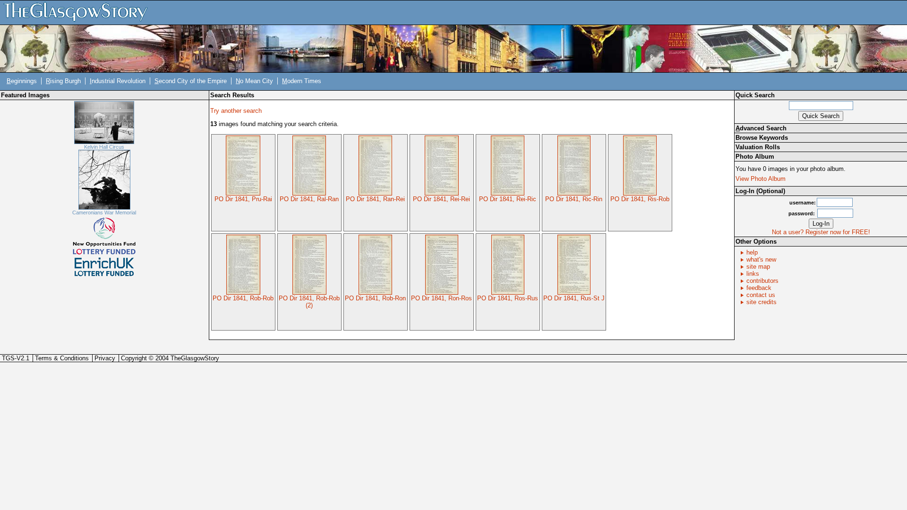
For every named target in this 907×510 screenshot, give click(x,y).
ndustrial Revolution (117, 81)
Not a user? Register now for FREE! (821, 232)
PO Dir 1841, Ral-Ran (309, 199)
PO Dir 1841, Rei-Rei (441, 199)
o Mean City (254, 81)
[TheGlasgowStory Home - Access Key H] (79, 12)
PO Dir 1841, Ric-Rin (573, 199)
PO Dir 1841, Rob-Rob (243, 298)
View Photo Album (761, 178)
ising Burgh (63, 81)
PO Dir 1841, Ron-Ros (441, 298)
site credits (761, 302)
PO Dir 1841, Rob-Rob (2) (309, 302)
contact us (760, 294)
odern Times (301, 81)
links (752, 273)
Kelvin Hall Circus (104, 147)
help (752, 252)
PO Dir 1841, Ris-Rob (639, 199)
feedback (758, 287)
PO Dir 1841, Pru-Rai (243, 199)
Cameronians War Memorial (104, 212)
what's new (761, 259)
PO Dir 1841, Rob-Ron (375, 298)
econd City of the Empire (190, 81)
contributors (762, 280)
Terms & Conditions (62, 358)
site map (758, 266)
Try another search (236, 110)
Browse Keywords (762, 137)
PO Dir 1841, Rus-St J (574, 298)
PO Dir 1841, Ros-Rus (507, 298)
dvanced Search (761, 128)
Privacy (104, 358)
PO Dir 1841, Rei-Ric (507, 199)
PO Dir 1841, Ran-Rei (375, 199)
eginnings (22, 81)
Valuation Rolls (758, 147)
